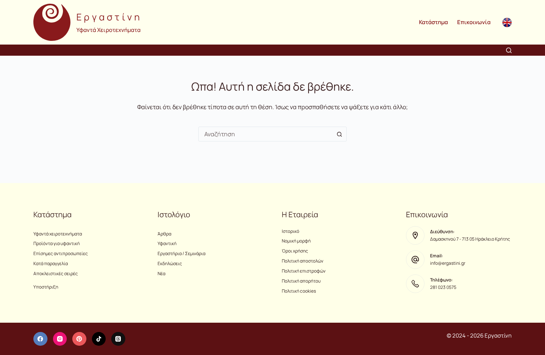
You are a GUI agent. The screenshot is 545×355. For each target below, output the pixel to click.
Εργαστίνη (109, 16)
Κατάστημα (433, 22)
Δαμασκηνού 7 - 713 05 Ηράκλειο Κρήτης (470, 239)
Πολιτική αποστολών (302, 261)
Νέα (161, 273)
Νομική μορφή (296, 241)
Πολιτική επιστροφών (304, 271)
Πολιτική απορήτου (301, 281)
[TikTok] (99, 339)
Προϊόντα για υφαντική (56, 243)
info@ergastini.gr (447, 263)
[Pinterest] (79, 339)
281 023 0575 (443, 287)
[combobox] (265, 134)
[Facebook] (40, 339)
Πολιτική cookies (299, 291)
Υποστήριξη (45, 287)
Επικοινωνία (474, 22)
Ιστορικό (290, 231)
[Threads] (118, 339)
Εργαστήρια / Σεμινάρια (181, 253)
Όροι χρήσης (295, 251)
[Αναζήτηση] (509, 50)
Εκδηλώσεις (170, 263)
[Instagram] (60, 339)
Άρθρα (164, 234)
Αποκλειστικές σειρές (55, 273)
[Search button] (339, 134)
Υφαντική (167, 243)
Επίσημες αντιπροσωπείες (60, 253)
